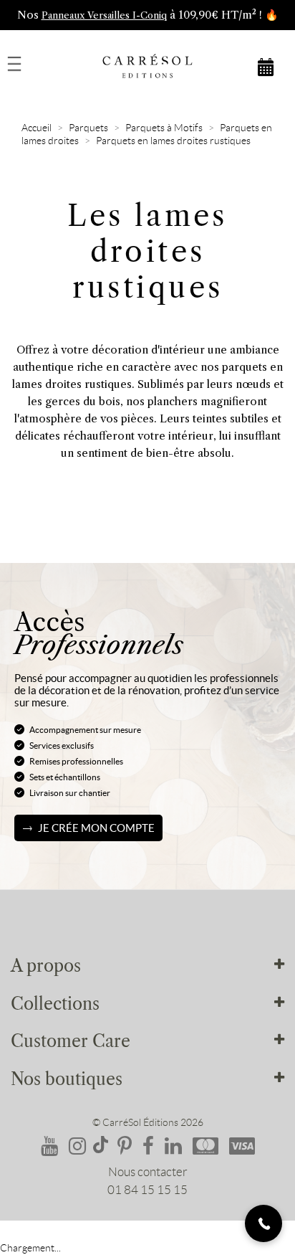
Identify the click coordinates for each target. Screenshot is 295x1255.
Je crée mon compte (96, 828)
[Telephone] (263, 1223)
